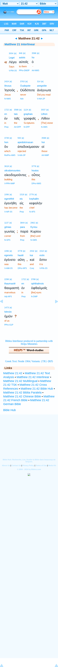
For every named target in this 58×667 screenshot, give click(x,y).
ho (33, 57)
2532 (32, 251)
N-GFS (7, 240)
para (22, 227)
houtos (35, 170)
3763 (22, 81)
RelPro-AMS (9, 155)
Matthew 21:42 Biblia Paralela (22, 392)
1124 (26, 110)
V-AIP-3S (8, 212)
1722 (6, 110)
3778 (34, 166)
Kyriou (33, 227)
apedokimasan (25, 142)
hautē (21, 255)
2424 (6, 81)
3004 (11, 53)
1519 (22, 194)
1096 (6, 194)
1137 (6, 223)
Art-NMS (35, 70)
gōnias (7, 227)
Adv (22, 99)
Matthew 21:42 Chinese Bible (22, 396)
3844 (22, 223)
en (5, 114)
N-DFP (27, 127)
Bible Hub (9, 410)
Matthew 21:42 (12, 373)
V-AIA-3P (21, 155)
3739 (6, 138)
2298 (6, 279)
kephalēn (34, 198)
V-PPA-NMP (9, 183)
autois (22, 57)
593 (19, 138)
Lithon (44, 114)
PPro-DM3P (24, 70)
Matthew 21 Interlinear (20, 44)
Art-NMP (45, 155)
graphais (28, 114)
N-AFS (32, 212)
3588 (34, 53)
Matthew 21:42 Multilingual (20, 381)
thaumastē (9, 283)
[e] (15, 53)
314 (38, 81)
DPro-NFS (22, 268)
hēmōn (8, 311)
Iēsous (7, 85)
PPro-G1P (8, 325)
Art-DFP (17, 127)
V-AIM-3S (8, 268)
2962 (32, 223)
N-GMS (33, 240)
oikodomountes (12, 170)
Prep (6, 127)
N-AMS (44, 127)
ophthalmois (37, 283)
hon (6, 142)
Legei (12, 57)
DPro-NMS (36, 183)
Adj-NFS (8, 296)
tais (16, 114)
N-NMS (7, 99)
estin (41, 255)
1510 (41, 251)
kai (31, 255)
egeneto (8, 255)
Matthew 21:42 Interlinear (33, 377)
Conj (32, 268)
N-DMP (34, 296)
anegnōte (42, 85)
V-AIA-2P (41, 99)
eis (21, 198)
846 (20, 53)
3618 (6, 166)
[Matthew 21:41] (4, 308)
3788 (33, 279)
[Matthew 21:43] (54, 308)
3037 (43, 110)
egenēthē (9, 198)
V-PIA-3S (13, 71)
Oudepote (25, 85)
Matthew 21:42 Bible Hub (37, 388)
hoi (43, 142)
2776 (31, 194)
